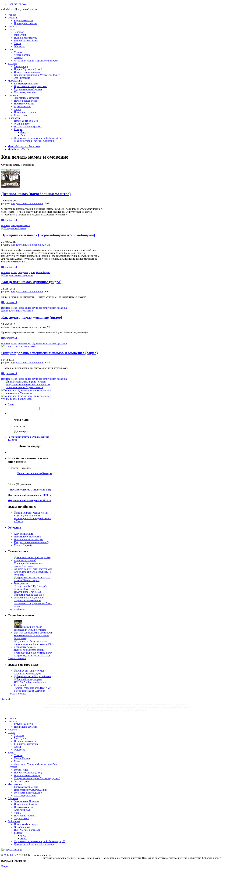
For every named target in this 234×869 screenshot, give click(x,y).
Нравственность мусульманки (30, 86)
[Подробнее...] (9, 220)
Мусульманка (15, 80)
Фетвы (17, 109)
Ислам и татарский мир (27, 72)
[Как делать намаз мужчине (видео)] (17, 275)
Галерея (18, 129)
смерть (26, 225)
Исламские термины (25, 112)
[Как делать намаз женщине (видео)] (17, 310)
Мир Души (20, 34)
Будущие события (23, 20)
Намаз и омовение (24, 103)
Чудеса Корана (22, 55)
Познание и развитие (25, 37)
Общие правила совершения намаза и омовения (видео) (49, 353)
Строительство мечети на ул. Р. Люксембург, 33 (39, 138)
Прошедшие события (25, 23)
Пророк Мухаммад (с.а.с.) (28, 69)
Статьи (11, 29)
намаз (14, 272)
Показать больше (17, 609)
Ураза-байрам (43, 272)
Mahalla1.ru (10, 855)
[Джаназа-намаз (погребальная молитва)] (10, 187)
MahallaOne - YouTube (19, 149)
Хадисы (18, 57)
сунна (32, 272)
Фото (23, 132)
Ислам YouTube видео (26, 120)
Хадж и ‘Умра (21, 115)
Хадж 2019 (7, 699)
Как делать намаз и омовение (27, 203)
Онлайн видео (22, 123)
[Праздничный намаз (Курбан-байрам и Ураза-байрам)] (13, 228)
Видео (23, 135)
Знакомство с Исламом (26, 98)
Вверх (4, 866)
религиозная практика (55, 307)
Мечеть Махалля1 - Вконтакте (24, 146)
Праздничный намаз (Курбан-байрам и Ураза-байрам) (48, 235)
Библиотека (14, 118)
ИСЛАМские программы (28, 126)
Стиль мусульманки (25, 92)
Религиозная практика (26, 40)
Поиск (11, 404)
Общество (19, 46)
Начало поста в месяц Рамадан (34, 473)
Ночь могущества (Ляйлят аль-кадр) (31, 489)
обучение (37, 307)
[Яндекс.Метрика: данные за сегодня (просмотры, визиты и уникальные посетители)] (11, 849)
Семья (17, 43)
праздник (23, 272)
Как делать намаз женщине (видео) (31, 317)
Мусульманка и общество (28, 89)
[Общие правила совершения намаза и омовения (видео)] (18, 346)
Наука (11, 49)
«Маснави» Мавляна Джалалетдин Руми (36, 60)
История (12, 63)
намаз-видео (24, 307)
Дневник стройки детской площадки (34, 140)
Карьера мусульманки (26, 83)
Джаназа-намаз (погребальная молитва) (36, 194)
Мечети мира (21, 66)
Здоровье (19, 32)
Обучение (13, 95)
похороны (16, 225)
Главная (12, 14)
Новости (12, 26)
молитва (5, 225)
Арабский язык (22, 106)
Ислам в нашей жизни (26, 100)
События (12, 17)
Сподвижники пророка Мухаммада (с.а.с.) (37, 75)
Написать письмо (17, 4)
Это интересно (22, 77)
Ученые (18, 52)
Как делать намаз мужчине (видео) (31, 282)
